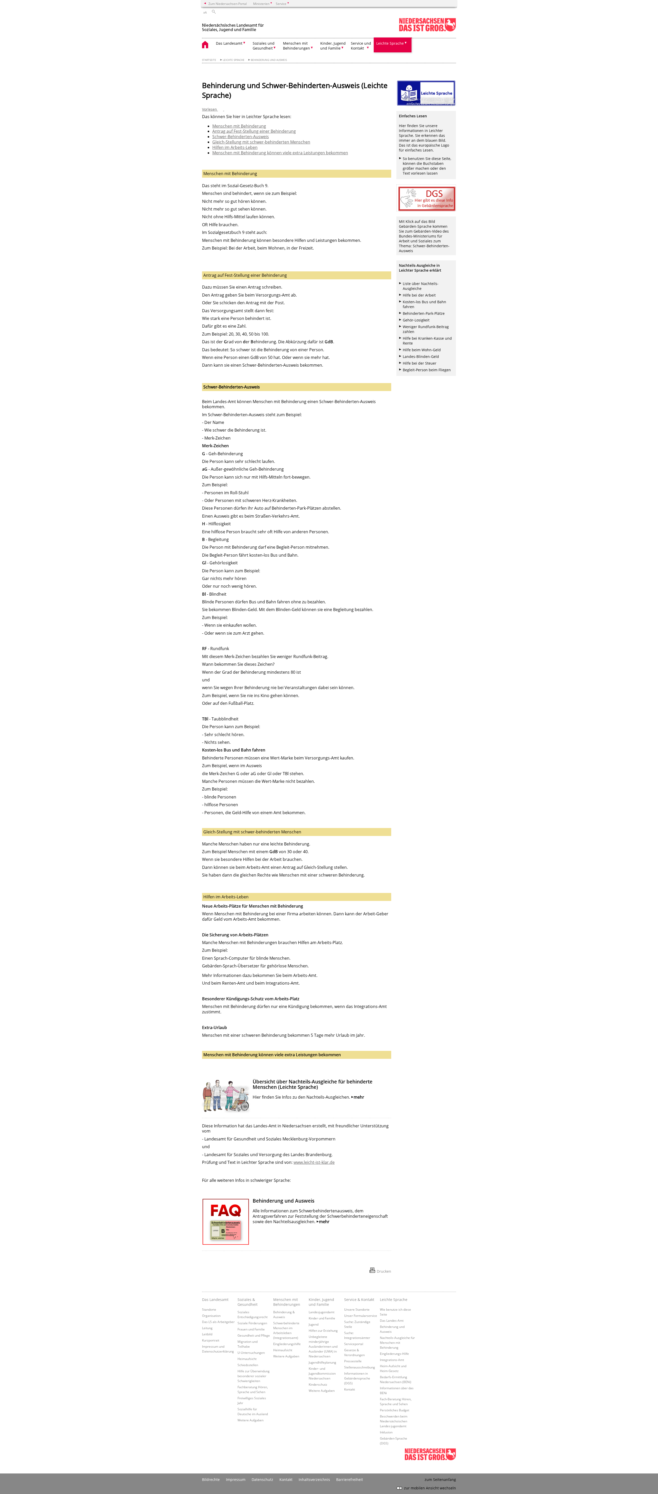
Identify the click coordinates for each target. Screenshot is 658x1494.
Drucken (384, 1271)
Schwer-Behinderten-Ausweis (240, 136)
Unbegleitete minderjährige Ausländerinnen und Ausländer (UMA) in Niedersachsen (323, 1346)
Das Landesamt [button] (229, 43)
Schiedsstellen (247, 1365)
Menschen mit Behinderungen (286, 1302)
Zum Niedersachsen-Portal (227, 4)
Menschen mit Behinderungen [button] (296, 46)
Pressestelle (353, 1361)
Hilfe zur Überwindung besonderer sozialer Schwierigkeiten (253, 1376)
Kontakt (349, 1389)
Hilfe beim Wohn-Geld (422, 349)
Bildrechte (211, 1479)
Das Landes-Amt (392, 1320)
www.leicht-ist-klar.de (314, 1162)
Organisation (211, 1316)
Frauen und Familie (251, 1329)
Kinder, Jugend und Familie (321, 1302)
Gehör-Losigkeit (416, 320)
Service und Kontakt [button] (361, 46)
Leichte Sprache (233, 60)
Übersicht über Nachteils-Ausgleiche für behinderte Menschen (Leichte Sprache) (312, 1084)
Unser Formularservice (360, 1316)
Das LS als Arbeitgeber (218, 1322)
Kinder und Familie (322, 1318)
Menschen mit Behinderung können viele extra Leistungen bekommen (280, 153)
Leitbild (207, 1334)
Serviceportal (353, 1344)
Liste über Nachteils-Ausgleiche (420, 286)
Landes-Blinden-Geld (421, 356)
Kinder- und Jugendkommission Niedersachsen (322, 1373)
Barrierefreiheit (349, 1479)
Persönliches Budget (394, 1410)
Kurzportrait (210, 1340)
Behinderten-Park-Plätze (424, 313)
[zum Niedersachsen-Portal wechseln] (427, 30)
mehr (359, 1097)
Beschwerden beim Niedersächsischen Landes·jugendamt (393, 1421)
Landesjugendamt (321, 1312)
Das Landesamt (215, 1299)
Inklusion (386, 1432)
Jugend (313, 1324)
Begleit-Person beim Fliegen (427, 369)
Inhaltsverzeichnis (314, 1479)
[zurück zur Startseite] (234, 25)
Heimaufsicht (247, 1359)
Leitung (207, 1328)
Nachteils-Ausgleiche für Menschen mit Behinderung (397, 1342)
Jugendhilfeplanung (322, 1362)
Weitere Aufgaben (250, 1420)
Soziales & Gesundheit (247, 1302)
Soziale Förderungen (252, 1323)
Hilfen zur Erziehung (323, 1330)
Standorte (209, 1309)
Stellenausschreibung (359, 1367)
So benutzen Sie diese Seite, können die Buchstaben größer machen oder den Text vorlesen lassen (427, 166)
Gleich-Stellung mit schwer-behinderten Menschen (261, 142)
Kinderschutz (318, 1384)
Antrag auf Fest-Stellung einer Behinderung (254, 131)
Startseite (209, 60)
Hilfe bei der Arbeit (419, 295)
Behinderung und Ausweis (269, 60)
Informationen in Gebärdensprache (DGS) (357, 1378)
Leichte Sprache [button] (390, 43)
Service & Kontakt (359, 1299)
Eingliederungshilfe (287, 1344)
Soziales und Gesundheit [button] (264, 46)
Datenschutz (262, 1479)
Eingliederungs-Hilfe (394, 1354)
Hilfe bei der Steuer (419, 363)
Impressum (235, 1479)
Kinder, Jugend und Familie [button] (333, 46)
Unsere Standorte (357, 1309)
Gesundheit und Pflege (253, 1335)
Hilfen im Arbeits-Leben (235, 147)
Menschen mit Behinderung (239, 126)
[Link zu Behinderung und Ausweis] (225, 1221)
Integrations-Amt (392, 1360)
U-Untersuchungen (251, 1352)
